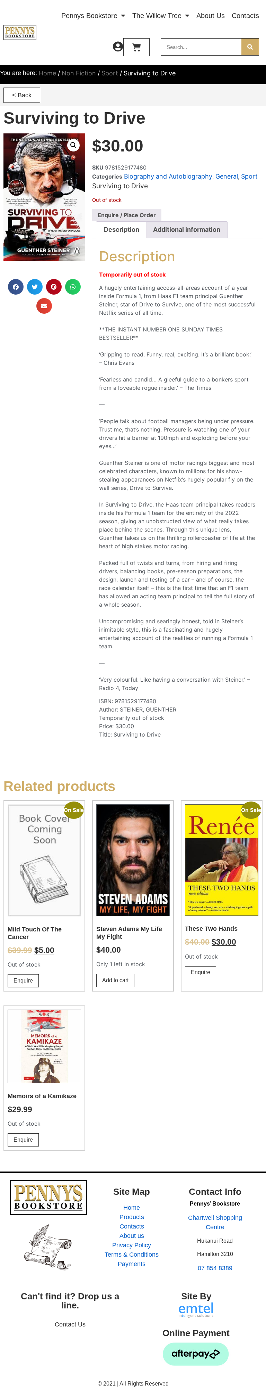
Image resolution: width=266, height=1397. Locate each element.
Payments (131, 1263)
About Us (210, 15)
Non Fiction (79, 73)
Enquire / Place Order (127, 215)
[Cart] (136, 47)
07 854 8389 (215, 1268)
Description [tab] (121, 229)
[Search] (250, 47)
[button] (21, 95)
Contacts (245, 15)
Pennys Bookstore (89, 15)
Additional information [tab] (186, 229)
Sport (109, 73)
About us (131, 1235)
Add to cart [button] (115, 980)
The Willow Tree (156, 15)
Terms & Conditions (132, 1254)
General (226, 176)
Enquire (23, 981)
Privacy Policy (131, 1245)
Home (47, 73)
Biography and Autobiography (168, 176)
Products (131, 1217)
